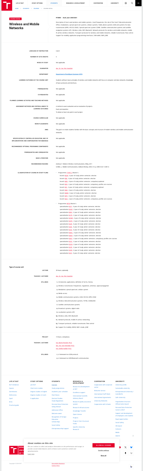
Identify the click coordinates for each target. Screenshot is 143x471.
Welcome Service (99, 391)
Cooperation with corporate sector (103, 386)
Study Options (37, 3)
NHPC (71, 221)
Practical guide (14, 405)
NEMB (71, 218)
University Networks (100, 401)
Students (54, 3)
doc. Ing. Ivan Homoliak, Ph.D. (65, 346)
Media (117, 432)
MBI (66, 178)
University (115, 3)
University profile (121, 385)
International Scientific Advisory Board (80, 397)
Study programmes (58, 388)
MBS (66, 181)
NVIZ (70, 253)
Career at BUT (120, 410)
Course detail (48, 8)
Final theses (55, 395)
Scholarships (56, 422)
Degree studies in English (38, 391)
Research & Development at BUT (81, 388)
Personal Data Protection (60, 404)
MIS (66, 187)
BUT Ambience (14, 385)
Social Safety (56, 425)
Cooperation (98, 3)
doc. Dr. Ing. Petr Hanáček (64, 68)
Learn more (31, 454)
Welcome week (57, 413)
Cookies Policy (56, 465)
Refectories (13, 395)
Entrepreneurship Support (60, 428)
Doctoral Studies (57, 398)
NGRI (70, 224)
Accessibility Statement (58, 463)
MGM (66, 175)
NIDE (70, 227)
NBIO (70, 212)
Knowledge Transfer (79, 411)
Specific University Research (79, 428)
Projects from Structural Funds (81, 422)
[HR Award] (131, 466)
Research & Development (75, 3)
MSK (66, 199)
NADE (71, 209)
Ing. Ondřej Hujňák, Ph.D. (64, 348)
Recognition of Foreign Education (59, 418)
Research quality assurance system (82, 403)
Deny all (103, 455)
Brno (10, 402)
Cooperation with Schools (102, 404)
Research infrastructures (81, 407)
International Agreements (102, 397)
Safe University (120, 397)
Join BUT (33, 385)
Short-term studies (36, 388)
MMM (66, 193)
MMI (66, 190)
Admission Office (57, 410)
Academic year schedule (60, 391)
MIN (66, 184)
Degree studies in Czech (38, 395)
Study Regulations (57, 401)
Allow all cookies (103, 445)
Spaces (11, 388)
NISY (70, 206)
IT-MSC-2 (69, 173)
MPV (66, 196)
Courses (36, 8)
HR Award (118, 426)
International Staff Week (102, 394)
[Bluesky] (131, 447)
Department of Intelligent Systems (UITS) (69, 74)
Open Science (77, 414)
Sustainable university (122, 388)
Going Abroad (56, 407)
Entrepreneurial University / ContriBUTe (124, 393)
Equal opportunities (121, 419)
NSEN (70, 244)
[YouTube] (119, 447)
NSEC (70, 241)
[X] (125, 447)
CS (138, 3)
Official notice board (122, 404)
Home (16, 8)
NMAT (71, 236)
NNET (70, 238)
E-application (34, 398)
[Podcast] (125, 453)
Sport (11, 398)
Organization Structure (122, 401)
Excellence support (79, 392)
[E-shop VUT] (131, 453)
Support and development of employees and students (124, 414)
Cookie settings (103, 450)
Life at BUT (20, 3)
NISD (70, 230)
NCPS (70, 215)
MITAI (68, 203)
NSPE (70, 247)
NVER (70, 250)
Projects (75, 418)
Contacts (118, 429)
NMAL (71, 233)
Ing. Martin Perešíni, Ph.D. (64, 343)
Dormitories (13, 391)
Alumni (117, 436)
